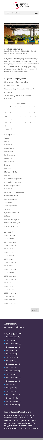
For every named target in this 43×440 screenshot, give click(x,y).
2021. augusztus (10, 262)
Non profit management (13, 179)
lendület (7, 165)
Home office (8, 151)
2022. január (8, 259)
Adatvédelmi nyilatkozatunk (14, 327)
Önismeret (8, 189)
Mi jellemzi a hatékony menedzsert (16, 82)
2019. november (10, 293)
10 (6, 116)
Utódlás (7, 216)
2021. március (9, 266)
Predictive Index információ (14, 192)
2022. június (8, 249)
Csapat (33, 51)
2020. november (10, 269)
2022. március (9, 252)
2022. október (9, 239)
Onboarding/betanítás (12, 185)
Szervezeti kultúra (21, 54)
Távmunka (8, 202)
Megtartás (8, 168)
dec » (12, 129)
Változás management (12, 219)
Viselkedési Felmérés (11, 226)
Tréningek (7, 209)
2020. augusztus (10, 279)
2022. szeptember (10, 242)
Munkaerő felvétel (10, 172)
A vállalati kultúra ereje (13, 49)
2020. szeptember (10, 276)
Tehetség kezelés (10, 206)
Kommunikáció (9, 158)
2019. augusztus (10, 303)
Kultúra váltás (9, 54)
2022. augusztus (10, 245)
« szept (6, 129)
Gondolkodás (9, 148)
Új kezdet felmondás (11, 213)
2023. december (10, 235)
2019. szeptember (10, 300)
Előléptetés (8, 145)
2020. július (8, 283)
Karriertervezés (9, 155)
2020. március (9, 290)
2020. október (9, 273)
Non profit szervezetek (12, 182)
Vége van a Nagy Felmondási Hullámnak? (19, 89)
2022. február (9, 256)
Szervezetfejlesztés (11, 196)
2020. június (8, 286)
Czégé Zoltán (14, 51)
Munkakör (7, 175)
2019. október (9, 296)
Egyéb (6, 141)
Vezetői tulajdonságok (12, 223)
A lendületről (8, 92)
